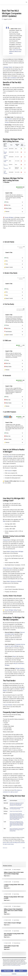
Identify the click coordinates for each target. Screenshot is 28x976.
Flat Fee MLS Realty (13, 818)
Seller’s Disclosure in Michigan (14, 581)
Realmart (20, 811)
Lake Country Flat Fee (14, 813)
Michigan (21, 551)
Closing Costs (6, 540)
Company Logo (9, 187)
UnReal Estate (18, 805)
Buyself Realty (17, 808)
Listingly (21, 823)
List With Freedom (13, 807)
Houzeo (7, 122)
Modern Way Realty (20, 817)
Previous (5, 847)
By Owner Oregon (16, 829)
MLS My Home (19, 804)
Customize (14, 973)
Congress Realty (16, 819)
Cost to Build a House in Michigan (12, 922)
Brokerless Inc (12, 805)
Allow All (21, 970)
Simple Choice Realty (14, 811)
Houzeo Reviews (8, 704)
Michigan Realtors (19, 668)
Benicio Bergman (17, 869)
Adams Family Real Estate (15, 825)
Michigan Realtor (8, 67)
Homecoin (6, 168)
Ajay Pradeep (16, 881)
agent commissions (12, 77)
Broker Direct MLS (16, 814)
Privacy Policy (17, 965)
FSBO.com (6, 165)
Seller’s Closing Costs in (13, 551)
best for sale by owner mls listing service (11, 842)
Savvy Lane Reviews (14, 828)
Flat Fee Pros (20, 815)
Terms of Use (10, 965)
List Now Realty (16, 823)
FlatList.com (12, 821)
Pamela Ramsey (17, 943)
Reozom (15, 815)
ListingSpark (17, 821)
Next (24, 847)
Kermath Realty (13, 817)
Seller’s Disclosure (7, 568)
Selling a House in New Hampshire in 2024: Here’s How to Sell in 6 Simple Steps (13, 910)
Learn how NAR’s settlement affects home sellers (15, 51)
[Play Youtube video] (14, 491)
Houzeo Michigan (9, 217)
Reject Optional (7, 970)
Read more (6, 875)
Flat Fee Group (12, 804)
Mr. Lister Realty (18, 822)
